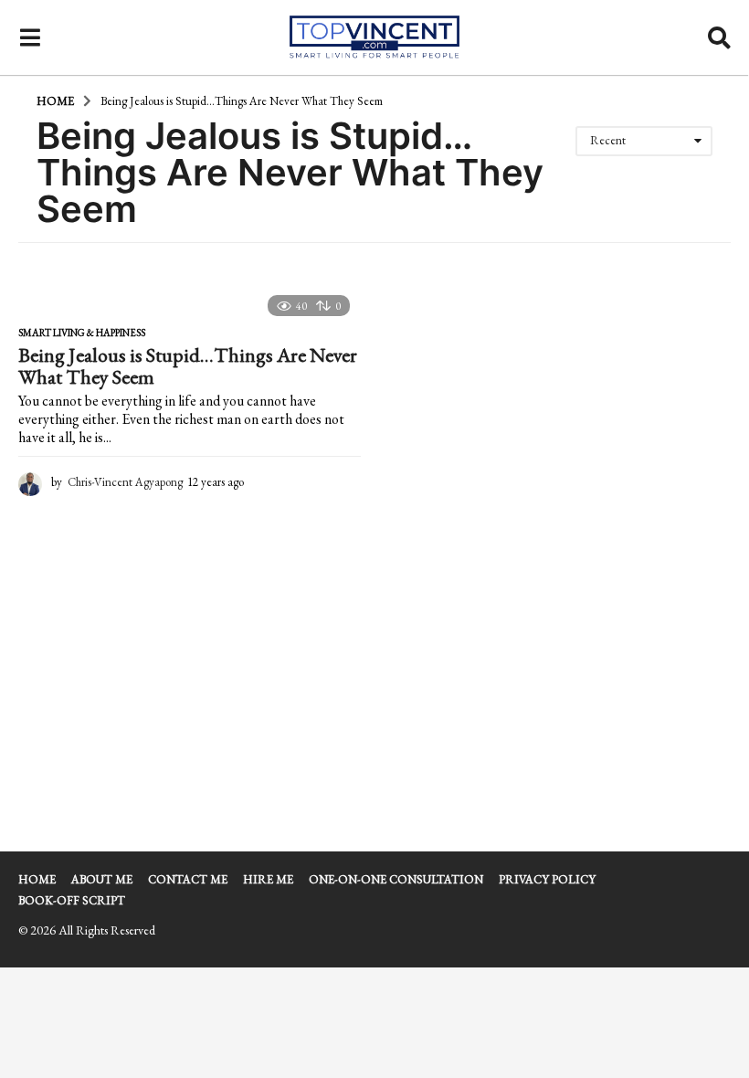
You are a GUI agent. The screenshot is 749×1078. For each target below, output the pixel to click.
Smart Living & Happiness (81, 332)
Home (37, 879)
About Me (101, 879)
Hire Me (268, 879)
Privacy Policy (547, 879)
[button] (29, 37)
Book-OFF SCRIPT (71, 900)
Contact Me (187, 879)
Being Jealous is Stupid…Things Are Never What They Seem (187, 366)
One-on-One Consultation (396, 879)
